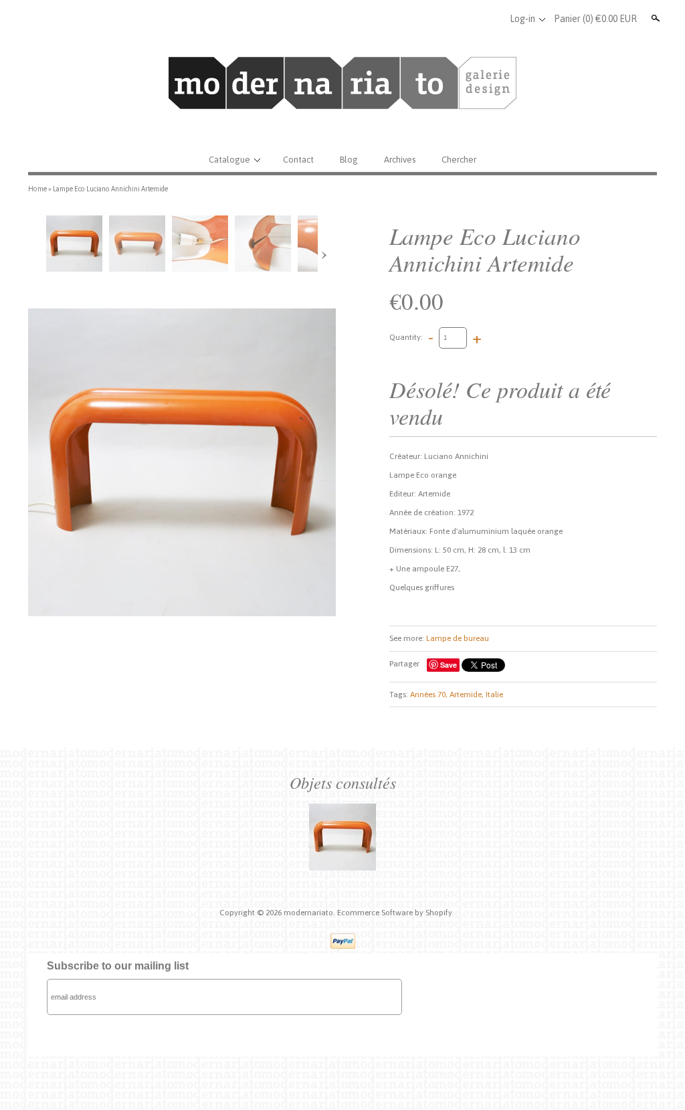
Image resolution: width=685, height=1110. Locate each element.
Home (37, 189)
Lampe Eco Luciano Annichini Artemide (110, 189)
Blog (349, 160)
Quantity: (406, 337)
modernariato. (310, 912)
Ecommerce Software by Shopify (394, 912)
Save (448, 665)
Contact (298, 160)
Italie (494, 694)
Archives (399, 160)
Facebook (446, 18)
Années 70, (429, 694)
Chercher (459, 160)
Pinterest (490, 18)
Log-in (522, 18)
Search (654, 18)
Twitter (468, 18)
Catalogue (229, 160)
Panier (595, 18)
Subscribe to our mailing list (118, 966)
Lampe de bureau (457, 638)
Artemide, (467, 694)
